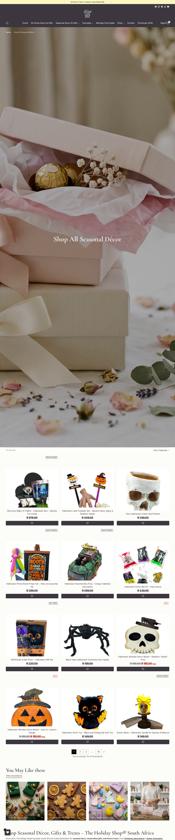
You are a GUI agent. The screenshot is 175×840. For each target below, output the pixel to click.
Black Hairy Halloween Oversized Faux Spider (87, 660)
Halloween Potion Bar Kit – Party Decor (143, 587)
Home (8, 32)
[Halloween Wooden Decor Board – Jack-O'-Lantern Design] (32, 713)
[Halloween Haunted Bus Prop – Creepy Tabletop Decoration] (87, 567)
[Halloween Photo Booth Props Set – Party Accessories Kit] (32, 567)
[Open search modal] (7, 23)
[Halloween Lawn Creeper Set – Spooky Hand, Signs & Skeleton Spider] (87, 494)
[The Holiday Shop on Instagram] (159, 7)
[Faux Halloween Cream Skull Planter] (143, 494)
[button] (32, 523)
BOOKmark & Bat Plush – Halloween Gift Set (32, 660)
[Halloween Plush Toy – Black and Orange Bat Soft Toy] (87, 713)
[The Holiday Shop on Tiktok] (165, 7)
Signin (162, 23)
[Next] (110, 2)
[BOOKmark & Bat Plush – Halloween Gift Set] (32, 640)
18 (99, 752)
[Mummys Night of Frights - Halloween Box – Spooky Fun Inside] (32, 494)
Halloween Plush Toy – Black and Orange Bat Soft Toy (87, 732)
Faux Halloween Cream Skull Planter (143, 514)
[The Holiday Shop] (87, 13)
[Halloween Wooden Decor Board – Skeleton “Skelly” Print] (143, 640)
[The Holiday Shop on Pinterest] (162, 7)
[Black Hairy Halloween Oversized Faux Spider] (87, 640)
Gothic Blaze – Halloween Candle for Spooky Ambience (143, 732)
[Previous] (64, 2)
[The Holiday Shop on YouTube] (168, 7)
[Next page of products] (103, 751)
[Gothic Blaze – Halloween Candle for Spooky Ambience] (143, 713)
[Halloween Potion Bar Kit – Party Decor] (143, 567)
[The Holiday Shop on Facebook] (156, 7)
